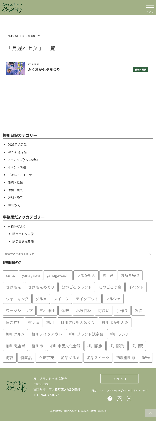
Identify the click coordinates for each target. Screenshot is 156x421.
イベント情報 (17, 167)
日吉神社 (13, 322)
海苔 (10, 357)
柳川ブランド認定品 (86, 334)
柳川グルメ (15, 334)
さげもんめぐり (41, 287)
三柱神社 (47, 310)
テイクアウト (87, 298)
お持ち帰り (130, 275)
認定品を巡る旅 (23, 233)
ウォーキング (17, 298)
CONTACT (120, 378)
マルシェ (113, 298)
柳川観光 (117, 346)
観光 (146, 357)
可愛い (103, 310)
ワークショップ (19, 310)
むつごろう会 (110, 287)
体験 (65, 310)
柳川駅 (137, 346)
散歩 (138, 310)
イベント (136, 287)
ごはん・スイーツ (20, 174)
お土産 (108, 275)
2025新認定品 (17, 144)
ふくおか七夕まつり (44, 69)
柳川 (50, 322)
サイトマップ (140, 390)
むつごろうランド (76, 287)
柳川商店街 (15, 346)
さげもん (13, 287)
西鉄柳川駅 (125, 357)
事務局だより (17, 226)
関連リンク (97, 390)
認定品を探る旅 (23, 241)
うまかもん (86, 275)
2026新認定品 (17, 152)
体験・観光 (15, 190)
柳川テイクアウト (47, 334)
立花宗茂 (46, 357)
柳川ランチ (119, 334)
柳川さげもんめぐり (78, 322)
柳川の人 (14, 205)
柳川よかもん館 (115, 322)
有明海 (33, 322)
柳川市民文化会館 (65, 346)
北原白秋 (83, 310)
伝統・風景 (140, 69)
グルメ (41, 298)
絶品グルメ (70, 357)
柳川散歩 (95, 346)
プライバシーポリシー (118, 390)
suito (10, 275)
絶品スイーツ (98, 357)
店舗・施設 (15, 197)
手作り (122, 310)
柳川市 (37, 346)
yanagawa (31, 275)
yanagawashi (58, 275)
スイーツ (61, 298)
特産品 (26, 357)
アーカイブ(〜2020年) (23, 159)
